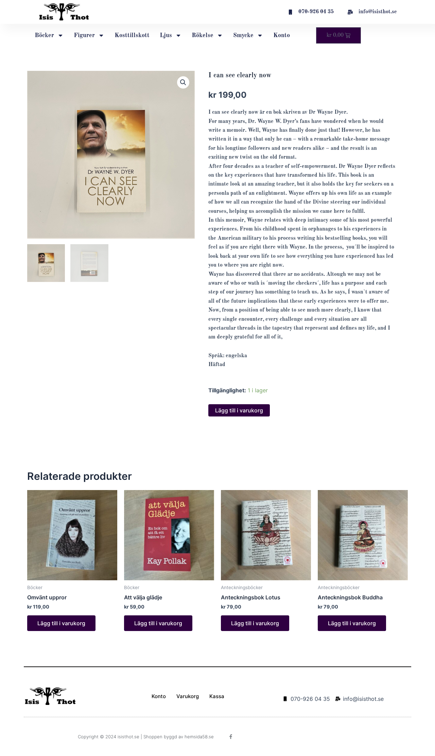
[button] (183, 82)
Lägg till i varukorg (239, 410)
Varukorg (187, 696)
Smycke (243, 35)
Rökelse (202, 35)
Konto (281, 35)
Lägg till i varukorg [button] (61, 623)
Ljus (166, 35)
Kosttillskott (132, 35)
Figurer (84, 35)
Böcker (44, 35)
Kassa (216, 696)
